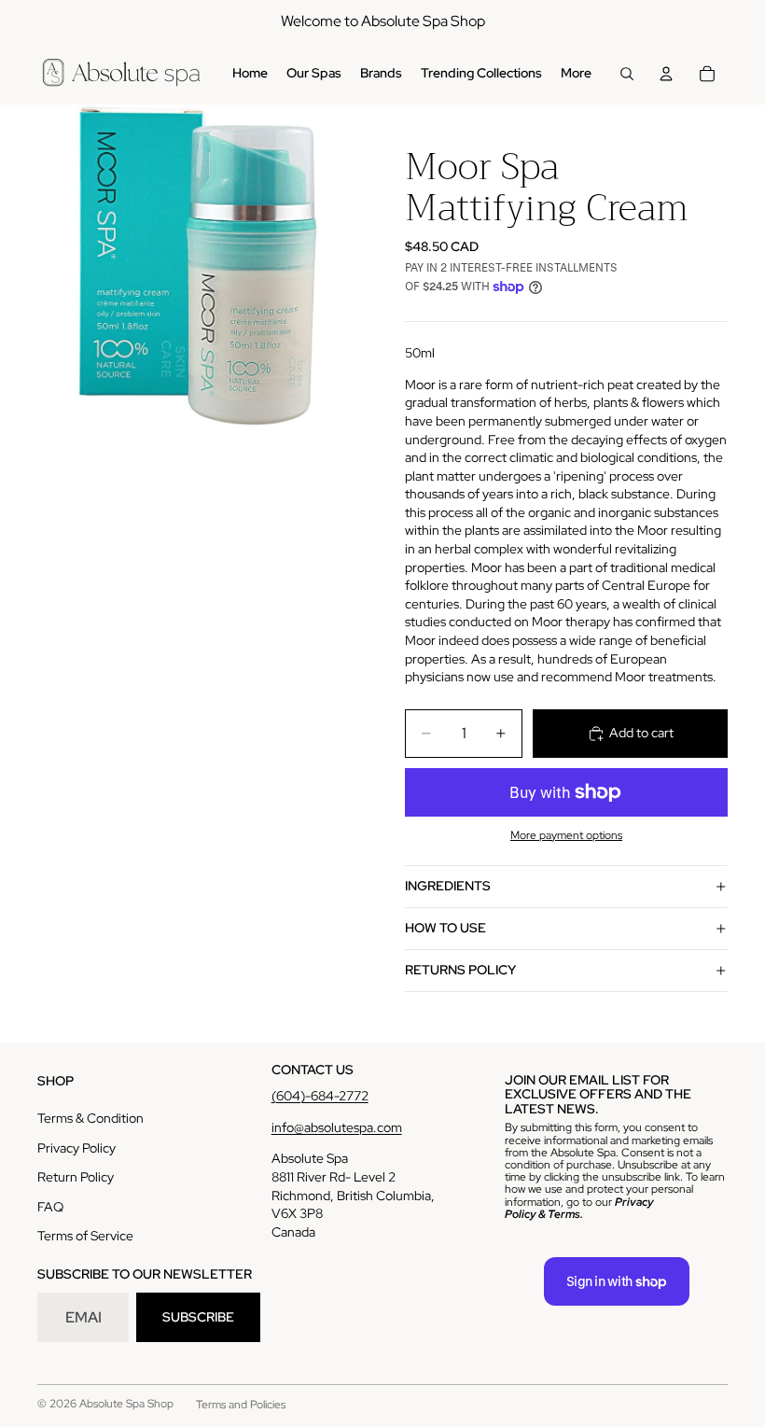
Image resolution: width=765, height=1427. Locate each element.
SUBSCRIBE (198, 1316)
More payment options (566, 835)
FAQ (50, 1206)
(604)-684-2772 (320, 1095)
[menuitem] (576, 73)
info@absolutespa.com (336, 1127)
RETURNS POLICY (460, 969)
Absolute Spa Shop (126, 1403)
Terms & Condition (90, 1118)
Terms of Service (85, 1235)
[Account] (666, 73)
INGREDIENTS (448, 885)
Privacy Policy (76, 1148)
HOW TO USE (445, 927)
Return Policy (75, 1176)
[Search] (626, 73)
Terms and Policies (240, 1404)
